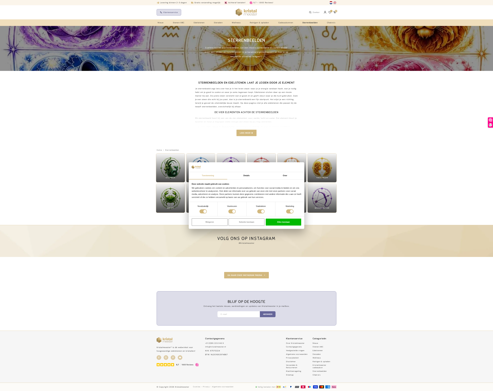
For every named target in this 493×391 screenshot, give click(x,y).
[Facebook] (159, 357)
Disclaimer (291, 361)
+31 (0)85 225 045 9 (214, 343)
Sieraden (218, 22)
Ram (209, 126)
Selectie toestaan (246, 222)
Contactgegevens (294, 347)
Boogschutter (228, 126)
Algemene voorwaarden (296, 354)
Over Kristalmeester (295, 343)
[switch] (232, 211)
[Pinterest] (173, 357)
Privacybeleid (292, 358)
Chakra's (331, 22)
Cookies (196, 387)
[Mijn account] (325, 12)
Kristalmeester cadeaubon (319, 366)
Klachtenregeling (293, 371)
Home (159, 150)
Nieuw (161, 22)
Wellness (236, 22)
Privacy (206, 387)
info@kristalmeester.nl (215, 347)
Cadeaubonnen (285, 22)
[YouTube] (180, 357)
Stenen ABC (178, 22)
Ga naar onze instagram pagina (244, 275)
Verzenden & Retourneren (291, 366)
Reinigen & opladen (259, 22)
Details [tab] (246, 176)
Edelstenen (199, 22)
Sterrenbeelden (310, 22)
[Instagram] (166, 357)
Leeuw (215, 126)
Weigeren (209, 222)
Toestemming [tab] (208, 176)
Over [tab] (285, 176)
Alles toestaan (283, 222)
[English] (334, 2)
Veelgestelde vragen (295, 350)
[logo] (246, 12)
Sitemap (290, 375)
